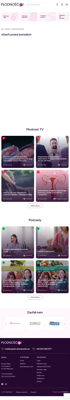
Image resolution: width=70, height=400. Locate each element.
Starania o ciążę (42, 369)
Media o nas (40, 375)
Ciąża (38, 361)
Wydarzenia (40, 378)
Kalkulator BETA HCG (44, 367)
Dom (2, 29)
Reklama (23, 364)
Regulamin (34, 392)
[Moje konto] (57, 4)
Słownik (39, 381)
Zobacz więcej (35, 206)
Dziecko (39, 373)
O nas (22, 361)
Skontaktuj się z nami (26, 367)
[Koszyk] (62, 4)
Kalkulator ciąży (42, 364)
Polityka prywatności (21, 392)
